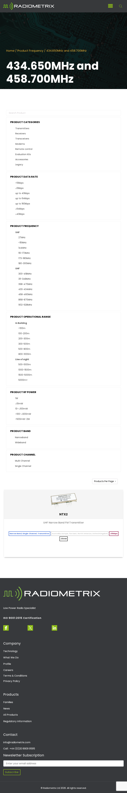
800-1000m (24, 354)
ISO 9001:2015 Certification (22, 618)
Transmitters (22, 128)
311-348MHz (24, 278)
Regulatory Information (17, 721)
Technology (10, 651)
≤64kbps (19, 208)
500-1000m (24, 364)
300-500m (24, 343)
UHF (17, 268)
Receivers (20, 133)
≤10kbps (19, 188)
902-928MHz (25, 304)
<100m (21, 328)
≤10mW (19, 403)
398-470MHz (25, 284)
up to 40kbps (22, 193)
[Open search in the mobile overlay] (119, 6)
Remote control (23, 149)
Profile (7, 664)
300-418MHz (25, 273)
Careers (8, 670)
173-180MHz (24, 258)
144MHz (22, 247)
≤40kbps (19, 214)
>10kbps (19, 182)
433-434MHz (25, 289)
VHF (17, 232)
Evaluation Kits (23, 154)
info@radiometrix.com (16, 742)
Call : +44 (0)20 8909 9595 (19, 748)
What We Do (11, 657)
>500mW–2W (22, 419)
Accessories (21, 159)
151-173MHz (24, 253)
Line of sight (22, 359)
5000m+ (23, 380)
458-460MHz (25, 294)
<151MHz (22, 242)
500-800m (24, 349)
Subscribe (12, 772)
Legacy (19, 164)
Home (10, 51)
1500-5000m (25, 374)
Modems (20, 143)
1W (16, 398)
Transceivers (22, 138)
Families (8, 702)
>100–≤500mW (23, 413)
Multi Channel (22, 460)
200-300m (24, 338)
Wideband (20, 442)
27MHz (21, 237)
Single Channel (23, 466)
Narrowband (21, 437)
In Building (21, 323)
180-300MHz (24, 263)
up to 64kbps (22, 198)
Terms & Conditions (15, 675)
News (6, 708)
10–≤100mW (21, 408)
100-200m (23, 333)
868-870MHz (25, 299)
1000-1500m (24, 369)
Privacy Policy (11, 681)
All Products (10, 715)
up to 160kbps (22, 203)
